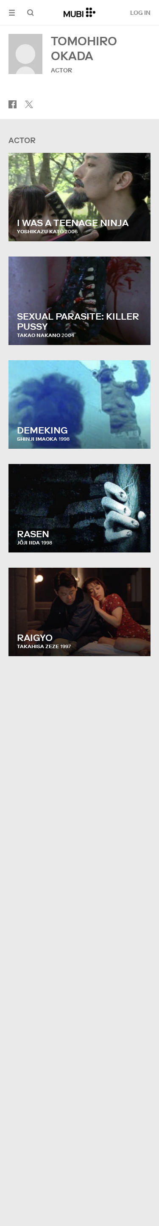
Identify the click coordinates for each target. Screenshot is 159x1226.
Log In (140, 13)
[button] (12, 12)
